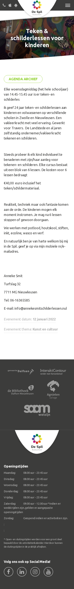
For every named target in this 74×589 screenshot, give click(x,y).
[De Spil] (37, 442)
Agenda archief (23, 79)
